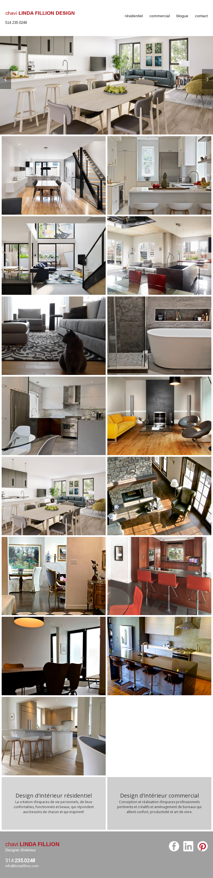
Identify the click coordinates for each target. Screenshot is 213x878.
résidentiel (134, 16)
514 (20, 860)
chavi (32, 844)
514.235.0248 (16, 23)
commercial (159, 16)
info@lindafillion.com (22, 866)
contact (201, 16)
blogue (182, 16)
